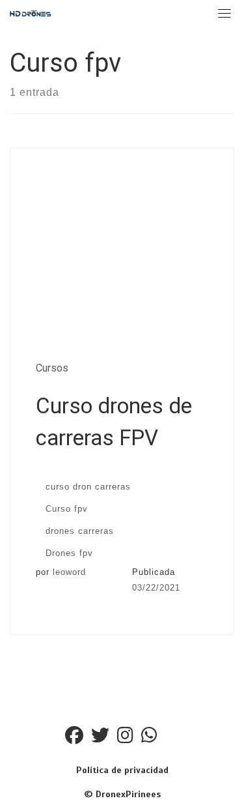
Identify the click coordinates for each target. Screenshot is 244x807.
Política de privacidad (122, 770)
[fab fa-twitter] (100, 738)
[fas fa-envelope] (172, 738)
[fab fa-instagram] (125, 738)
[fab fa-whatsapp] (149, 738)
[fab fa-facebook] (74, 738)
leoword (69, 572)
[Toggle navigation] (224, 13)
